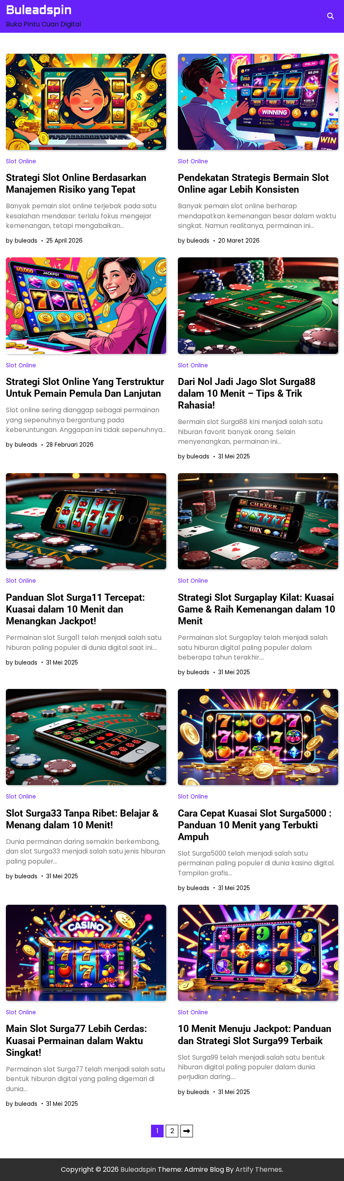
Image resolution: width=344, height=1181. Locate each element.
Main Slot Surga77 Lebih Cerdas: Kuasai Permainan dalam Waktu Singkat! (76, 1040)
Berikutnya (186, 1131)
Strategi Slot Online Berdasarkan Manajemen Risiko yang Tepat (76, 183)
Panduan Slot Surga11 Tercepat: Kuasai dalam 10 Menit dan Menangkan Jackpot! (75, 609)
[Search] (330, 16)
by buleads (21, 241)
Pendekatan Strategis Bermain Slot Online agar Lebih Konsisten (253, 183)
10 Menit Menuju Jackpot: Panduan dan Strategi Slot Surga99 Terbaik (254, 1034)
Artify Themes (258, 1169)
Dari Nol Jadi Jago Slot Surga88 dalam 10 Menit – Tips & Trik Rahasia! (246, 393)
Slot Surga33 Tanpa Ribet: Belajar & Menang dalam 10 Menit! (82, 819)
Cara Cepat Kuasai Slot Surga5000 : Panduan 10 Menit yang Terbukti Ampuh (254, 825)
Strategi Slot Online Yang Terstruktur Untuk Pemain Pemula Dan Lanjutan (85, 387)
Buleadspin (39, 10)
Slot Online (21, 161)
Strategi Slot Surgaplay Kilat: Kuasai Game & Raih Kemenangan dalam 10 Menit (256, 609)
